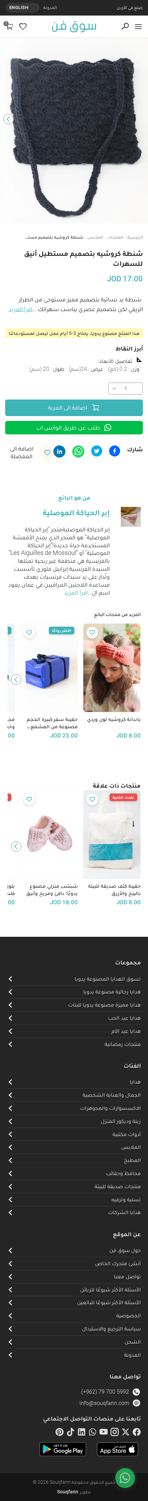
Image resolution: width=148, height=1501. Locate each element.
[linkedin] (81, 1433)
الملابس (95, 237)
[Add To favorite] (92, 632)
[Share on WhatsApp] (78, 451)
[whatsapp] (92, 1433)
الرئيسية (135, 237)
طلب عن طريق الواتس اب (68, 427)
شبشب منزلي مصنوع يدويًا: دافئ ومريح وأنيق (52, 889)
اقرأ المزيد (20, 309)
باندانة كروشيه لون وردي (114, 719)
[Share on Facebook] (114, 450)
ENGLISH (18, 7)
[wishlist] (23, 26)
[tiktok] (70, 1433)
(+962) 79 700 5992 (105, 1391)
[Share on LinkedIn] (59, 451)
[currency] (35, 7)
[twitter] (125, 1433)
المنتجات (115, 237)
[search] (125, 26)
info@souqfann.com (104, 1403)
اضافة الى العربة (67, 407)
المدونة (50, 7)
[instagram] (114, 1433)
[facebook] (137, 1433)
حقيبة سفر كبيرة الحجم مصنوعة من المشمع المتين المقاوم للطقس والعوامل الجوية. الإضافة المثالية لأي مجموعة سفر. (49, 723)
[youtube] (103, 1433)
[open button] (138, 26)
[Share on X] (96, 450)
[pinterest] (59, 1433)
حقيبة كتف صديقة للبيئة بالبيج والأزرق (114, 889)
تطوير (74, 1491)
